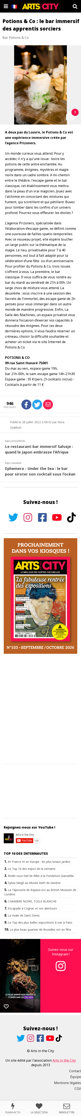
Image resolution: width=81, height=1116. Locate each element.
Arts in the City (64, 1060)
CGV (78, 1088)
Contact (75, 1071)
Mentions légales (67, 1083)
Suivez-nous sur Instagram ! (60, 951)
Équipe (75, 1076)
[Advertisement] (40, 709)
